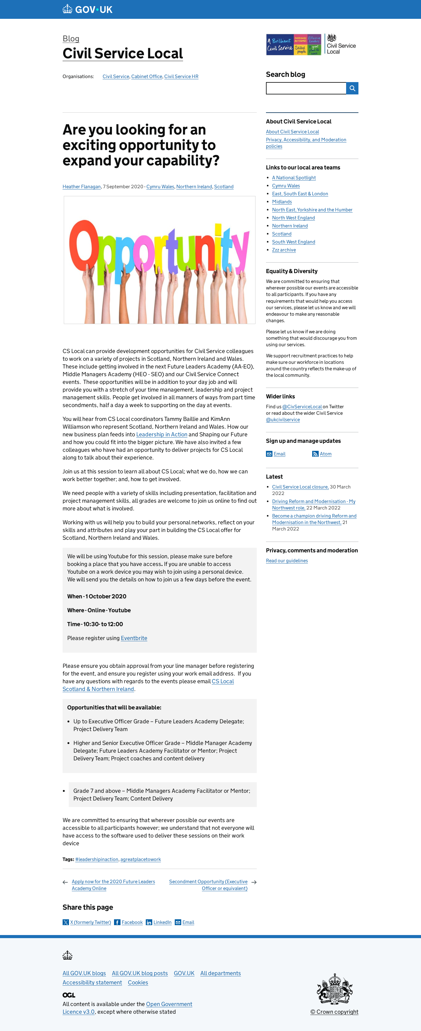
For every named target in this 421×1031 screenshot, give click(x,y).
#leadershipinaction (96, 859)
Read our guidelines (287, 560)
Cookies (138, 982)
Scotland (224, 186)
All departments (220, 973)
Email (188, 922)
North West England (293, 218)
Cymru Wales (160, 186)
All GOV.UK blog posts (140, 973)
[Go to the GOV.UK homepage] (87, 9)
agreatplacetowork (141, 859)
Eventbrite (134, 638)
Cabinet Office (146, 76)
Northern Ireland (194, 186)
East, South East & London (300, 194)
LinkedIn (162, 922)
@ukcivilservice (283, 419)
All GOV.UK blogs (84, 973)
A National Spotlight (294, 178)
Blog (71, 38)
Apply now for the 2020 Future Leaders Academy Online (113, 885)
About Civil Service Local (292, 132)
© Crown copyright (334, 1011)
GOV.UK (184, 973)
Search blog (285, 74)
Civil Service (116, 76)
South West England (293, 242)
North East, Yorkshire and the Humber (312, 210)
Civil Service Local (123, 53)
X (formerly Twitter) (90, 922)
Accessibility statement (92, 982)
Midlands (282, 202)
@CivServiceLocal (302, 406)
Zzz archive (284, 250)
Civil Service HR (181, 76)
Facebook (132, 922)
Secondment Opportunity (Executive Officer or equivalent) (208, 885)
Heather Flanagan (82, 186)
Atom (326, 454)
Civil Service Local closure (300, 487)
